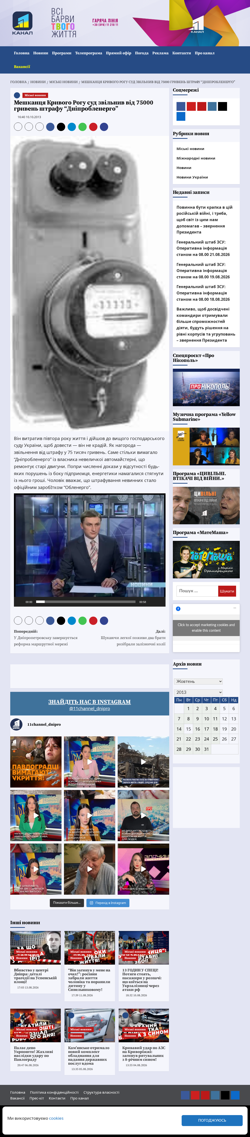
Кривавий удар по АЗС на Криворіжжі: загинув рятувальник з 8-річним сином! (143, 1053)
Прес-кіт (37, 1098)
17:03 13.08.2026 (28, 987)
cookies (56, 1118)
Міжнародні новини (196, 158)
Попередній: (46, 637)
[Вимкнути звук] (151, 601)
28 (179, 749)
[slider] (85, 602)
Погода (142, 53)
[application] (90, 550)
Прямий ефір (118, 53)
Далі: (133, 637)
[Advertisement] (99, 675)
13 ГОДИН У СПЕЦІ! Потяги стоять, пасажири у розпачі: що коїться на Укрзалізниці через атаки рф (142, 980)
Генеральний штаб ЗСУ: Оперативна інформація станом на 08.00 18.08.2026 (203, 293)
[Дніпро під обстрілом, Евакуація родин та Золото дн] (36, 869)
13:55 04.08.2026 (136, 1065)
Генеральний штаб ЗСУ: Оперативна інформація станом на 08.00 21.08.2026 (203, 248)
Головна (22, 53)
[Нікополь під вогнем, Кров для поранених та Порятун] (143, 815)
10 (206, 719)
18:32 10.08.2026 (136, 995)
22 (188, 739)
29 (188, 749)
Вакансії (22, 66)
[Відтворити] (20, 601)
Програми (62, 53)
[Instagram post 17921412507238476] (143, 762)
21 (179, 739)
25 (215, 739)
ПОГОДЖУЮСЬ (212, 1120)
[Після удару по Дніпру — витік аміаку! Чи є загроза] (89, 869)
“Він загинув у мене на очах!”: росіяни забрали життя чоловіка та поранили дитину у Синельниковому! (89, 980)
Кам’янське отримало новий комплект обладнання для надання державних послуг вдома (88, 1055)
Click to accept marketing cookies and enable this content (206, 627)
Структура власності (101, 1092)
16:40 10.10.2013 (29, 117)
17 (206, 729)
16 (197, 729)
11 (215, 719)
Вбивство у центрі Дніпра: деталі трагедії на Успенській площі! (35, 976)
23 (197, 739)
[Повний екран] (159, 601)
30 (197, 749)
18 (215, 729)
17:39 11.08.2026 (82, 995)
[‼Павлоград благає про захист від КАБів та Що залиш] (36, 762)
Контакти (181, 53)
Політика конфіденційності (54, 1092)
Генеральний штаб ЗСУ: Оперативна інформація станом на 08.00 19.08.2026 (203, 271)
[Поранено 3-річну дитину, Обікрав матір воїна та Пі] (36, 815)
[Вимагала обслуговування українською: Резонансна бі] (143, 869)
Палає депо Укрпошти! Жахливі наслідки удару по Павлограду (33, 1053)
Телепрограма (88, 53)
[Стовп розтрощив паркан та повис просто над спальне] (89, 815)
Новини (40, 53)
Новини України (192, 177)
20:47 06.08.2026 (28, 1065)
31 (206, 749)
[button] (237, 60)
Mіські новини (35, 95)
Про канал (205, 53)
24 (206, 739)
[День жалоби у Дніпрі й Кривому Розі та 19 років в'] (89, 762)
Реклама (160, 53)
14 (179, 729)
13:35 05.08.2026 (82, 1069)
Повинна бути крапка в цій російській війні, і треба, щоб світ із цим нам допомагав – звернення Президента (205, 220)
